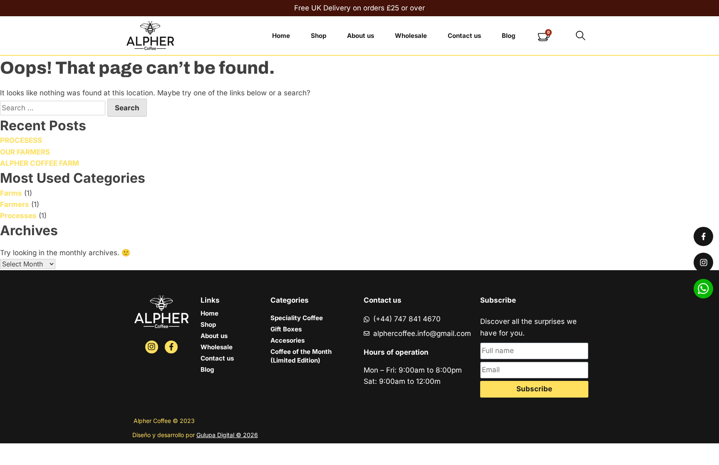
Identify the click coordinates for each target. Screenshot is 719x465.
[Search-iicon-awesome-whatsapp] (703, 288)
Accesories (287, 340)
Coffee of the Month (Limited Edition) (301, 356)
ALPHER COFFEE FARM (39, 163)
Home (281, 36)
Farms (11, 193)
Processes (18, 215)
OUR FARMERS (25, 152)
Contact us (464, 36)
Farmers (14, 204)
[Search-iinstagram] (151, 347)
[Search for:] (53, 108)
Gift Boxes (286, 329)
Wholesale (411, 36)
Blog (508, 36)
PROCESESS (21, 140)
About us (360, 36)
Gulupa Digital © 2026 (227, 434)
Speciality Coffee (296, 318)
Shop (318, 36)
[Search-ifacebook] (171, 347)
